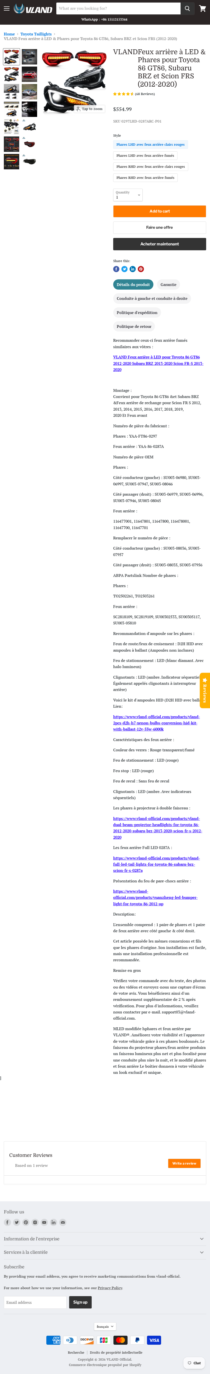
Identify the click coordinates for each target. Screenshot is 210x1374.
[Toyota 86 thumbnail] (29, 74)
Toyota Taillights (36, 34)
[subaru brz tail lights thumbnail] (11, 161)
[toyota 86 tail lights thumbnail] (11, 144)
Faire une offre (159, 227)
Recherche (76, 1352)
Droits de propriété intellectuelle (116, 1352)
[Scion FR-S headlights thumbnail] (11, 92)
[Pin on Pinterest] (141, 269)
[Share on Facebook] (116, 269)
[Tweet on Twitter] (124, 269)
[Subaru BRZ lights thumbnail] (11, 74)
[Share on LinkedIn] (133, 269)
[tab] (133, 284)
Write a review (184, 1163)
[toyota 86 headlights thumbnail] (11, 109)
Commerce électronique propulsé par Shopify (105, 1364)
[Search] (187, 8)
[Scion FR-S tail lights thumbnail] (29, 57)
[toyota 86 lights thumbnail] (11, 57)
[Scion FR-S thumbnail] (29, 109)
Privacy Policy (110, 1287)
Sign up (80, 1302)
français (103, 1326)
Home (9, 34)
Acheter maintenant (159, 244)
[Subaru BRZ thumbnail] (29, 92)
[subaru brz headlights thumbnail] (11, 126)
